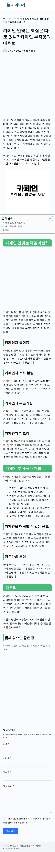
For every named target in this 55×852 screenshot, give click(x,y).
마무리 (6, 230)
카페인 (36, 143)
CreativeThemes (11, 848)
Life (14, 18)
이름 (6, 744)
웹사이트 (7, 772)
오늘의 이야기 (14, 5)
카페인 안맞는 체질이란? (15, 222)
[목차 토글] (49, 218)
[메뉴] (50, 5)
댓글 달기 (8, 786)
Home (6, 18)
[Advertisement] (27, 86)
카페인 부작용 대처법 (13, 226)
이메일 (7, 758)
